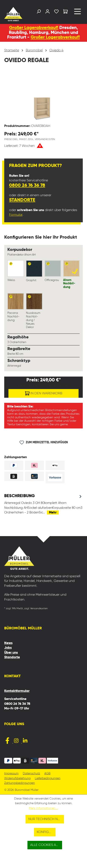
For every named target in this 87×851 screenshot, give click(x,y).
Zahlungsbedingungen (19, 783)
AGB (47, 773)
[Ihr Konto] (47, 12)
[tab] (43, 504)
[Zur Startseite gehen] (13, 14)
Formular (15, 215)
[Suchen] (38, 12)
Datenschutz (31, 773)
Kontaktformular (17, 691)
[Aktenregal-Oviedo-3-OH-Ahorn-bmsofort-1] (43, 96)
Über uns (11, 652)
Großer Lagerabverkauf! (33, 28)
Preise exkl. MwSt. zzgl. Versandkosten (29, 139)
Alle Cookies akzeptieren (46, 845)
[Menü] (77, 13)
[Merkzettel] (56, 12)
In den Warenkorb (46, 393)
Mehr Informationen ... (43, 808)
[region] (43, 96)
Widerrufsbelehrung (17, 778)
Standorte (22, 200)
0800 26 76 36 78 (27, 185)
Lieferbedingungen (47, 778)
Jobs (8, 647)
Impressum (11, 773)
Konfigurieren (46, 832)
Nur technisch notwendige (46, 819)
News (8, 643)
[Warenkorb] (65, 12)
